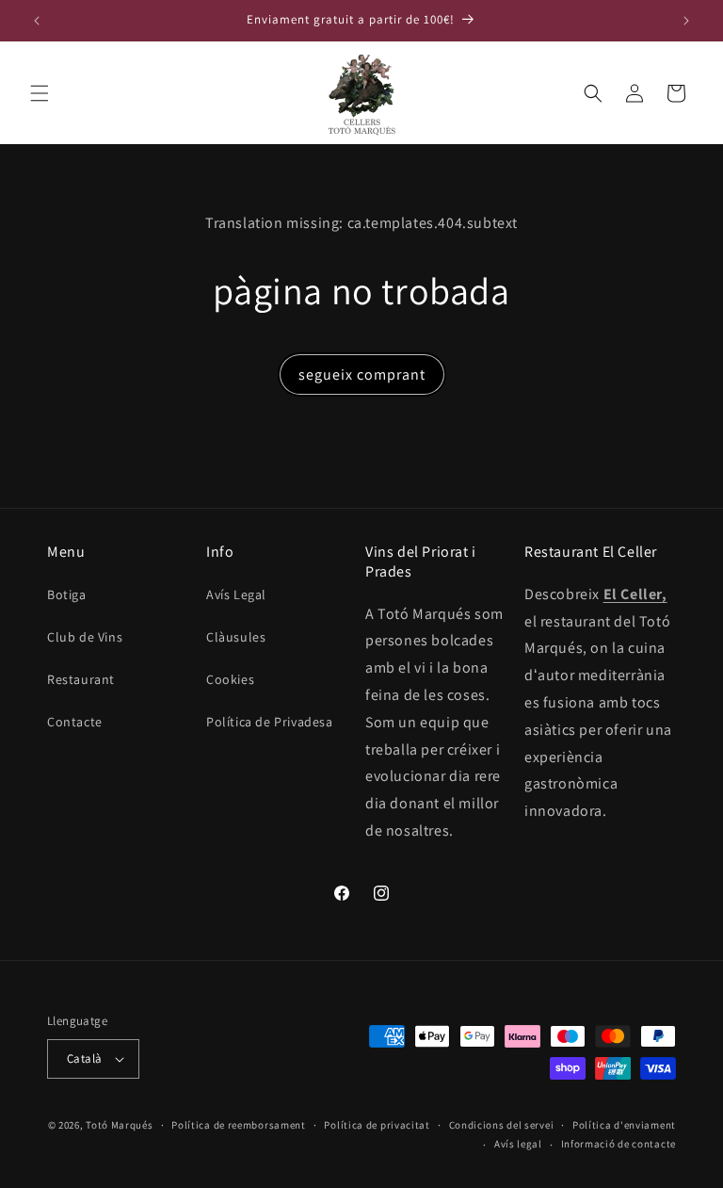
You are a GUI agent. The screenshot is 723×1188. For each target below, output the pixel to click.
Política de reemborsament (238, 1124)
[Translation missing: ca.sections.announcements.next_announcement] (686, 20)
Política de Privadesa (269, 721)
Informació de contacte (618, 1143)
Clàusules (235, 636)
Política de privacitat (376, 1124)
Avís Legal (236, 594)
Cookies (230, 679)
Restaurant (81, 679)
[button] (39, 93)
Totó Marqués (119, 1124)
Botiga (67, 594)
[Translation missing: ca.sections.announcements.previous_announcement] (36, 20)
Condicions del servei (501, 1124)
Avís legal (518, 1143)
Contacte (75, 721)
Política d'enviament (624, 1124)
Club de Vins (84, 636)
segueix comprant (362, 374)
